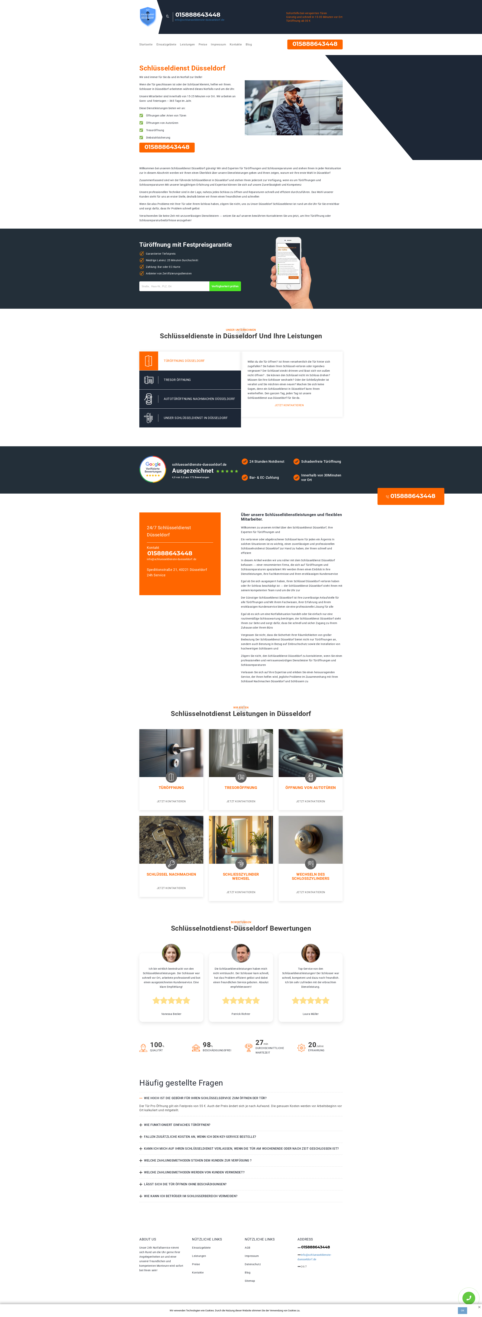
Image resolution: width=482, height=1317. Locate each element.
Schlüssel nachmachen (171, 874)
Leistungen (187, 44)
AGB (247, 1247)
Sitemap (250, 1280)
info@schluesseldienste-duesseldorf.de (199, 19)
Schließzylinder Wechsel (241, 876)
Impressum (218, 44)
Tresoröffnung (241, 788)
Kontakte (236, 44)
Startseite (146, 44)
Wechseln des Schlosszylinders (310, 876)
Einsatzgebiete (166, 44)
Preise (203, 44)
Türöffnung (171, 788)
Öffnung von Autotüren (310, 788)
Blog (249, 44)
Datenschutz (253, 1264)
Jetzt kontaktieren (289, 405)
